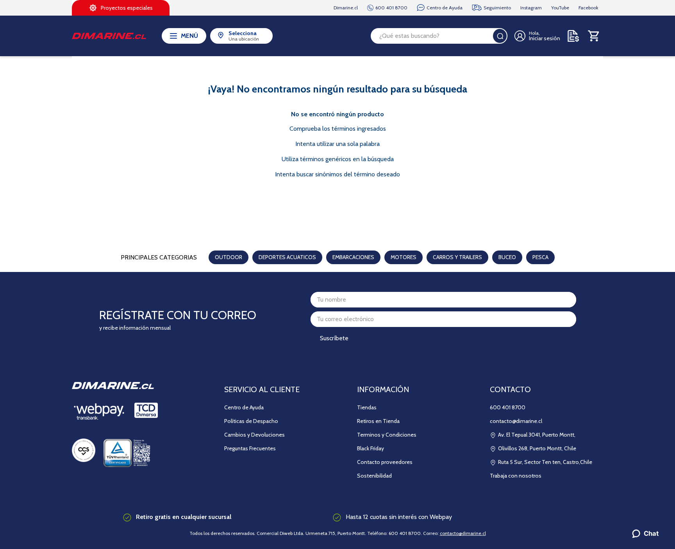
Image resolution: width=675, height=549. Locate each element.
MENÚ (189, 35)
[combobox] (439, 36)
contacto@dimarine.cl (463, 533)
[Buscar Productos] (500, 36)
